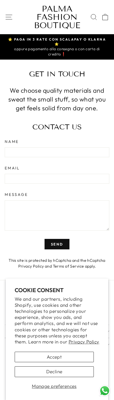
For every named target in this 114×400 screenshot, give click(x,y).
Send (57, 244)
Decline (54, 371)
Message (16, 194)
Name (12, 141)
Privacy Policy (84, 342)
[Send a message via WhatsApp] (104, 390)
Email (12, 168)
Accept (54, 357)
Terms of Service (68, 266)
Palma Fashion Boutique (57, 17)
